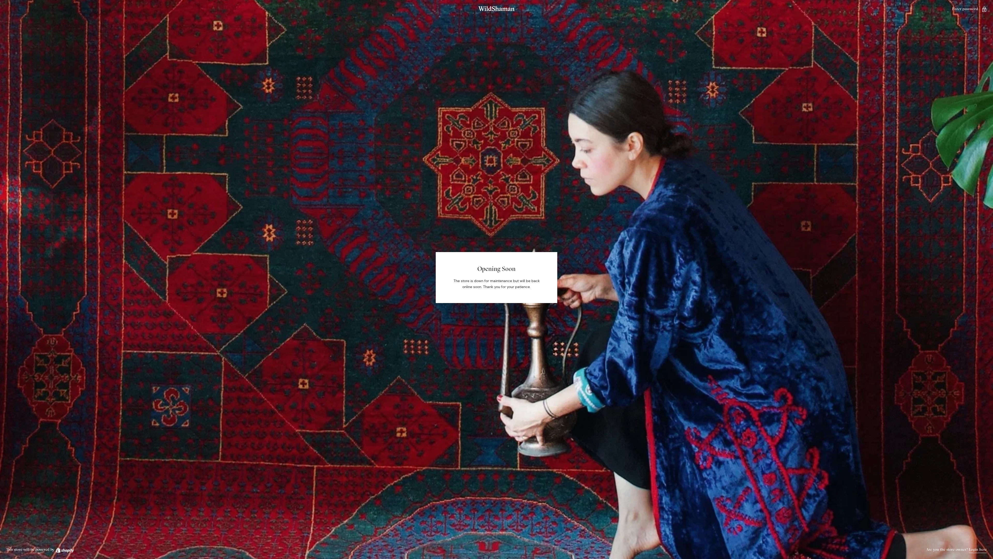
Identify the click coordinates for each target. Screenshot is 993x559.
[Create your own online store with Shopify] (64, 549)
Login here (978, 549)
